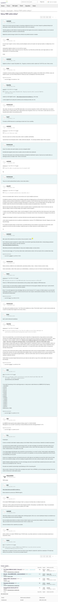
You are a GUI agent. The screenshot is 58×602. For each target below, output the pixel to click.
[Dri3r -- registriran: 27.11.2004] (4, 69)
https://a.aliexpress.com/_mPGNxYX (12, 379)
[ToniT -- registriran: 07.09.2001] (4, 117)
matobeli (8, 21)
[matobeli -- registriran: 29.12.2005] (4, 21)
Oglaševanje (4, 599)
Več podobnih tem (4, 593)
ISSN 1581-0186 (42, 599)
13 (31, 569)
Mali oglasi (15, 5)
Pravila (2, 597)
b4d (7, 485)
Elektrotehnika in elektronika (13, 571)
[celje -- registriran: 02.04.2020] (4, 40)
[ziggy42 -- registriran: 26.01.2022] (4, 186)
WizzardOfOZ (9, 475)
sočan (5, 584)
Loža (9, 581)
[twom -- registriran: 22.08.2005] (4, 274)
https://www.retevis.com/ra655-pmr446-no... (11, 489)
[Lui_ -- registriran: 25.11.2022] (4, 435)
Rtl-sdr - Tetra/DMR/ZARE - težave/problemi (14, 574)
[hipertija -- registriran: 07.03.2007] (4, 85)
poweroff (5, 588)
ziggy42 (8, 186)
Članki (21, 5)
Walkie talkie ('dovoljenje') (10, 578)
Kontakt (21, 599)
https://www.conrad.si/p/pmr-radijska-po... (25, 96)
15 (34, 569)
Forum (8, 6)
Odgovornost (42, 597)
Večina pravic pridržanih (25, 597)
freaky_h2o (49, 574)
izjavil (16, 89)
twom (7, 274)
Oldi (7, 370)
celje (7, 39)
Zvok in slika (10, 576)
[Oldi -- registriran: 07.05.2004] (4, 370)
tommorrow (9, 104)
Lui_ (7, 435)
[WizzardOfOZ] (4, 476)
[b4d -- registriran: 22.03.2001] (4, 485)
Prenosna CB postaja (9, 583)
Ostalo (34, 6)
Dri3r (7, 68)
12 (30, 569)
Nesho (48, 578)
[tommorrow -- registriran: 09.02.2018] (4, 105)
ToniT (7, 117)
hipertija (8, 85)
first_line (5, 579)
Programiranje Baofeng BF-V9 (11, 587)
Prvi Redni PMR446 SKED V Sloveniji (13, 569)
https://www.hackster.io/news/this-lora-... (11, 245)
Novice (2, 6)
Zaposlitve (27, 6)
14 (32, 569)
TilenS (48, 569)
